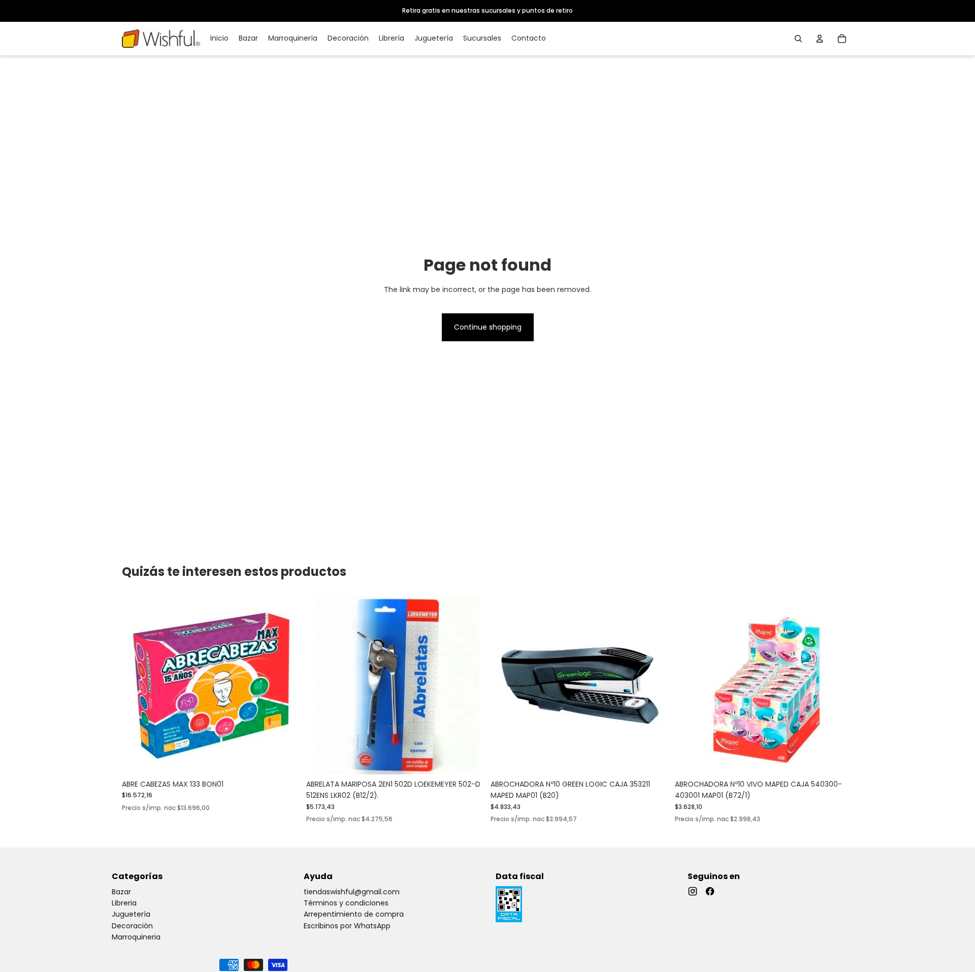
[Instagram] (693, 891)
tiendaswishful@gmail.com (352, 892)
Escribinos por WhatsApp (347, 926)
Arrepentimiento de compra (354, 914)
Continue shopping (488, 327)
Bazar (121, 892)
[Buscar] (798, 38)
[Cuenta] (819, 38)
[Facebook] (710, 891)
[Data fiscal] (509, 904)
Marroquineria (136, 937)
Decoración (132, 926)
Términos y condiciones (346, 903)
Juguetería (131, 914)
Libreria (124, 903)
